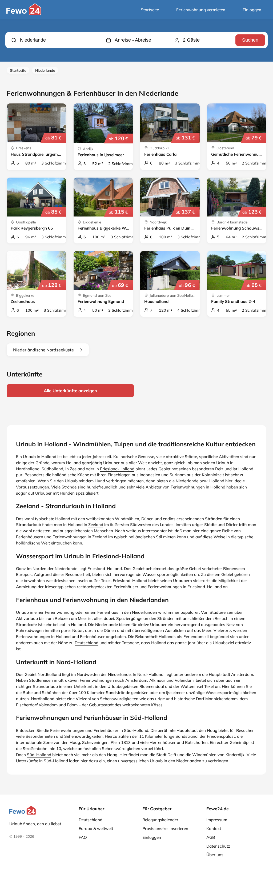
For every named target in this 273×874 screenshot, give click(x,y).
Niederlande (45, 70)
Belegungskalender (160, 819)
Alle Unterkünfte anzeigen (70, 390)
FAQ (83, 837)
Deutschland (86, 642)
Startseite (150, 9)
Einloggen (252, 9)
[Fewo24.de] (24, 14)
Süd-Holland (39, 754)
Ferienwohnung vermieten (200, 9)
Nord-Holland (150, 674)
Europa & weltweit (96, 828)
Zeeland (95, 524)
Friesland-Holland (117, 468)
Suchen (250, 40)
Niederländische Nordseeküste (43, 349)
